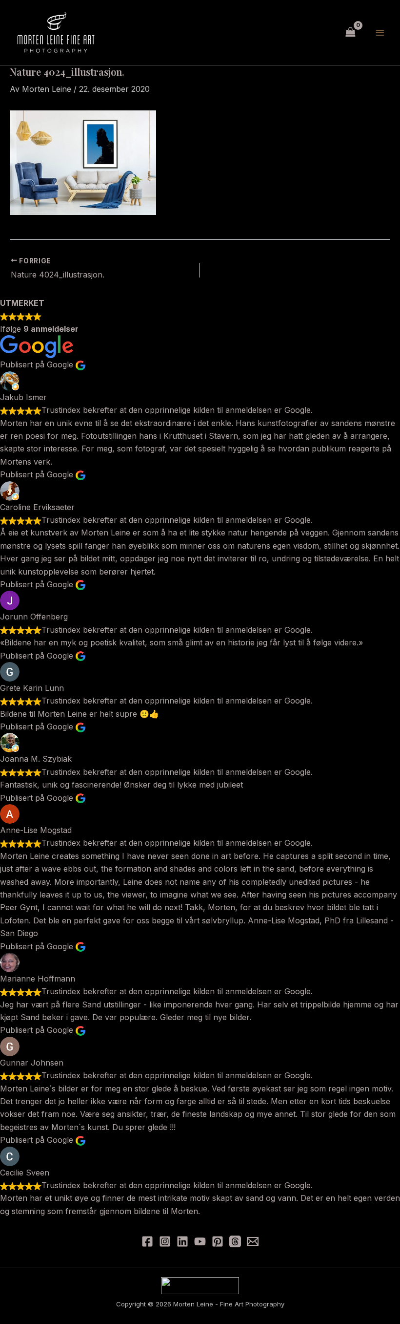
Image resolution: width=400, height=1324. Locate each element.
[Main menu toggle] (380, 32)
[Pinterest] (217, 1241)
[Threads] (235, 1241)
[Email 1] (253, 1241)
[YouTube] (200, 1241)
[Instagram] (165, 1241)
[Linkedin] (182, 1241)
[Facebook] (147, 1241)
